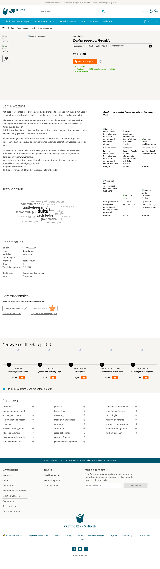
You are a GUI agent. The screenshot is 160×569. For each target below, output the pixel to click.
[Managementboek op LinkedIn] (74, 549)
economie (7, 424)
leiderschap (59, 411)
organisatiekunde (62, 433)
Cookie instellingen (96, 535)
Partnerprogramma (11, 511)
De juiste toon (129, 205)
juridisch (58, 406)
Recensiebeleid (9, 506)
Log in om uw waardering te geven (44, 314)
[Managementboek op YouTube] (80, 549)
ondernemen (60, 428)
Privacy (68, 535)
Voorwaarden (8, 485)
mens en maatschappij (64, 420)
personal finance (62, 437)
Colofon (57, 535)
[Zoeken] (103, 11)
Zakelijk (48, 469)
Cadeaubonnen (51, 485)
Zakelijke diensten (52, 475)
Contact (6, 480)
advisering (7, 406)
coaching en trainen (11, 415)
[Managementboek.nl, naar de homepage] (13, 14)
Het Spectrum (28, 261)
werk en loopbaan (114, 433)
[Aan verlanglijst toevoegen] (100, 61)
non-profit (59, 424)
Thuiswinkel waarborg (15, 535)
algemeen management (13, 411)
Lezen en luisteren (11, 496)
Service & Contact (145, 535)
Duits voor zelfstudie (45, 28)
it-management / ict (11, 442)
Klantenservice (10, 469)
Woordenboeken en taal (26, 28)
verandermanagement (116, 428)
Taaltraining (28, 276)
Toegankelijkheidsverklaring (120, 535)
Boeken (11, 28)
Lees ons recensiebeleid (11, 314)
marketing (59, 415)
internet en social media (13, 437)
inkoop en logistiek (11, 433)
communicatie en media (13, 420)
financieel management (13, 428)
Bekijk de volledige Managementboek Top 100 (30, 389)
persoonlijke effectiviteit (117, 406)
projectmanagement (115, 411)
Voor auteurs (8, 501)
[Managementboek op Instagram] (86, 549)
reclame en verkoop (115, 420)
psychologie (111, 415)
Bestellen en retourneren (14, 491)
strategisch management (117, 424)
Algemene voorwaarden (38, 535)
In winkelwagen (85, 61)
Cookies (80, 535)
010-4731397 (152, 21)
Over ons (6, 475)
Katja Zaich (78, 36)
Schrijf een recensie (14, 308)
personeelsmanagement (65, 442)
